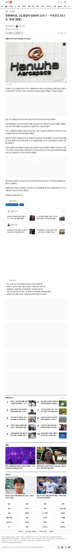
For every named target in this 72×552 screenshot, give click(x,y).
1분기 (21, 204)
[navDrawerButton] (65, 2)
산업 (6, 11)
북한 (45, 508)
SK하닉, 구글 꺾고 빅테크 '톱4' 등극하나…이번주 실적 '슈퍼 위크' (26, 286)
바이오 (63, 513)
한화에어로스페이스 (11, 204)
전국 (9, 508)
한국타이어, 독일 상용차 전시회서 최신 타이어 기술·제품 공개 (17, 231)
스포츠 (7, 474)
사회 (27, 504)
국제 (63, 504)
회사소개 (20, 531)
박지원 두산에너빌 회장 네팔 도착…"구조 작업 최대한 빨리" (16, 217)
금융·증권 (63, 508)
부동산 (27, 513)
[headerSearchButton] (59, 2)
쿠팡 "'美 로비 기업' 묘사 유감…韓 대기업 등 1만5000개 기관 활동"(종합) (28, 291)
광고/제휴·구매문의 (31, 531)
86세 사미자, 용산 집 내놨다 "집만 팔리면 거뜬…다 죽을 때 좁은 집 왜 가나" (18, 411)
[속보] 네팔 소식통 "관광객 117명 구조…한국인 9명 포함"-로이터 (49, 435)
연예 (6, 445)
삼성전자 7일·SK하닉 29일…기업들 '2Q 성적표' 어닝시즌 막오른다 (27, 294)
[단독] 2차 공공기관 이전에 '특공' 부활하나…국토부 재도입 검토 (49, 419)
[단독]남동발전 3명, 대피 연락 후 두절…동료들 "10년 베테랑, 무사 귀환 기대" (18, 435)
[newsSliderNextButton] (65, 398)
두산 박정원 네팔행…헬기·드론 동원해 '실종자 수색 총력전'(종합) (47, 217)
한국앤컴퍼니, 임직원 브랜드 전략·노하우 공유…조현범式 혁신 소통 (47, 231)
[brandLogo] (8, 2)
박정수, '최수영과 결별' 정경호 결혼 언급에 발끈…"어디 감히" (18, 403)
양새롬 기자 (11, 26)
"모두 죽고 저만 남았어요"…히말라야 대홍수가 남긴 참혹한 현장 (49, 427)
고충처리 (51, 531)
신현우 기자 (21, 26)
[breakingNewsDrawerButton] (62, 2)
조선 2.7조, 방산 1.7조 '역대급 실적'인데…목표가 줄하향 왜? (25, 284)
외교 (27, 508)
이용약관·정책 (42, 531)
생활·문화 (9, 518)
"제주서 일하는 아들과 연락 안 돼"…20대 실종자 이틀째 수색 (18, 427)
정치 (9, 504)
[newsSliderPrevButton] (60, 398)
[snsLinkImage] (59, 547)
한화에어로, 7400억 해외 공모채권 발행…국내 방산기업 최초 (25, 289)
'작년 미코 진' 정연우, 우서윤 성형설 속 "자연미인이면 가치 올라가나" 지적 (18, 419)
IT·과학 (45, 513)
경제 (45, 504)
